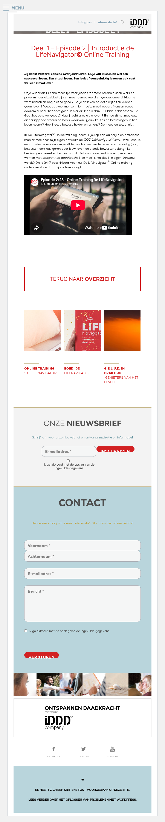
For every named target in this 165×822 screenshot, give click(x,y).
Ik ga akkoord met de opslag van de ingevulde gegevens (69, 466)
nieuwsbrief (107, 22)
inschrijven (115, 450)
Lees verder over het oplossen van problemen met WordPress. (83, 800)
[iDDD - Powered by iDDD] (82, 718)
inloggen (85, 22)
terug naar (82, 279)
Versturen (42, 656)
